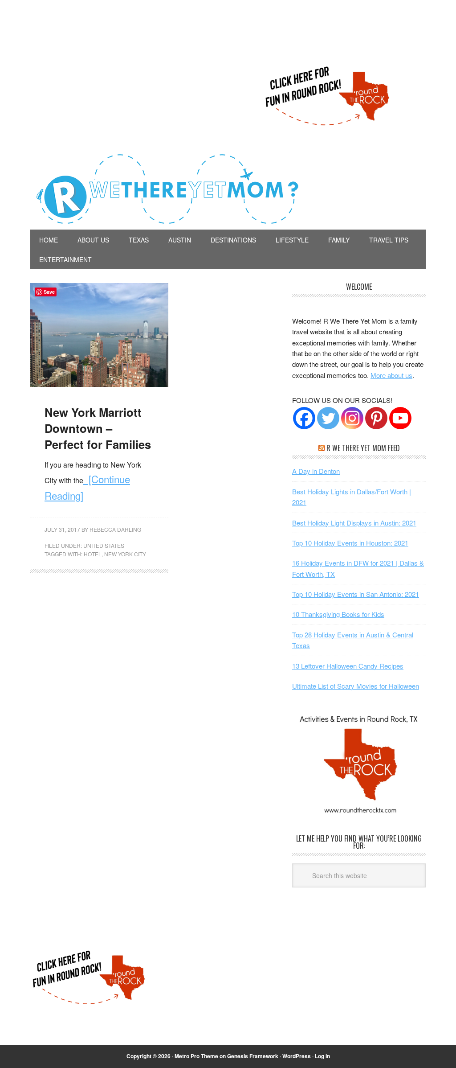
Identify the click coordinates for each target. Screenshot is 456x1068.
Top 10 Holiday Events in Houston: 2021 (350, 542)
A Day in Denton (316, 471)
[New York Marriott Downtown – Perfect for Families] (99, 384)
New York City (125, 554)
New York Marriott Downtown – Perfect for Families (98, 428)
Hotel (93, 554)
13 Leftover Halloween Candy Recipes (347, 665)
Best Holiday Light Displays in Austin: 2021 (354, 522)
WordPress (296, 1056)
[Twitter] (328, 418)
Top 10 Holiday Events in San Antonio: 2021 (355, 594)
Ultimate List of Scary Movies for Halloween (355, 685)
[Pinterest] (376, 418)
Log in (322, 1056)
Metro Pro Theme (196, 1056)
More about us (391, 375)
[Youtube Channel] (400, 418)
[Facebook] (304, 418)
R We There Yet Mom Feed (363, 448)
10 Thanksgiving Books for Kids (338, 614)
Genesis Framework (252, 1056)
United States (103, 545)
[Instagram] (352, 418)
